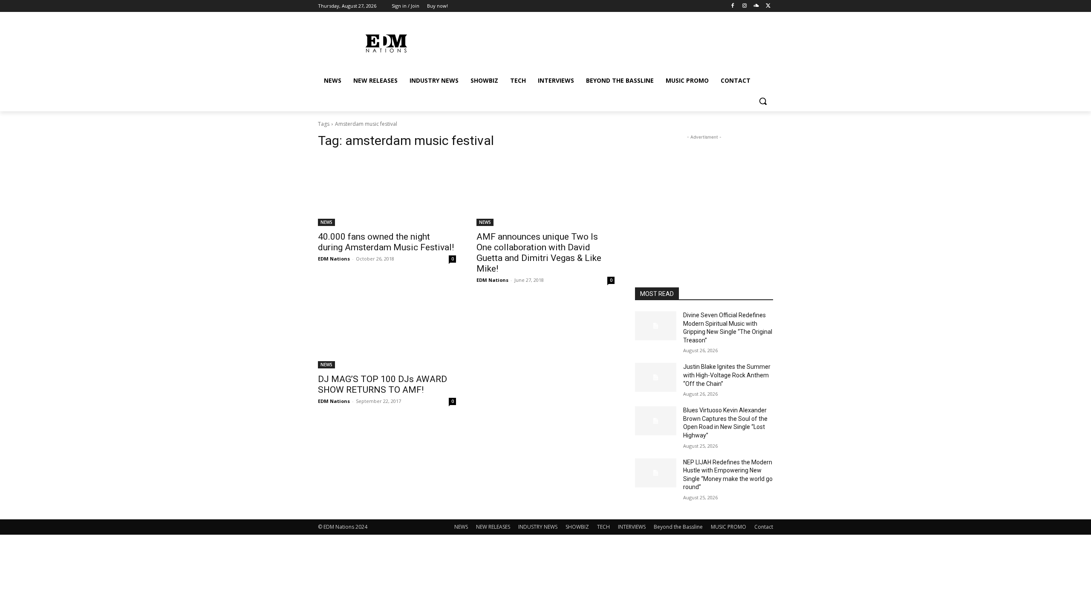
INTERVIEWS (632, 526)
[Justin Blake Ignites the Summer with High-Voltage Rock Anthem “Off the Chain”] (655, 377)
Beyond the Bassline (678, 526)
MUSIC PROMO (728, 526)
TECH (603, 526)
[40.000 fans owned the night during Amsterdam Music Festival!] (387, 191)
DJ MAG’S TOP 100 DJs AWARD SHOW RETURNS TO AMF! (382, 384)
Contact (763, 526)
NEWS (326, 222)
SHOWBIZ (577, 526)
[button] (763, 101)
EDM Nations (334, 258)
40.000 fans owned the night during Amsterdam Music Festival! (386, 242)
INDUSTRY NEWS (537, 526)
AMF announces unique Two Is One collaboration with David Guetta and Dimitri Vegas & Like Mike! (538, 253)
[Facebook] (733, 6)
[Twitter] (768, 6)
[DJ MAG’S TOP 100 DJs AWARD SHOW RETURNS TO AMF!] (387, 333)
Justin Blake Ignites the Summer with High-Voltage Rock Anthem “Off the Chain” (727, 375)
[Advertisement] (704, 195)
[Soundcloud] (756, 6)
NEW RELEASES (493, 526)
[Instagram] (745, 6)
